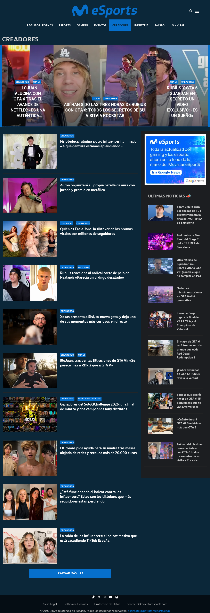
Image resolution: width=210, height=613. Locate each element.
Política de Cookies (76, 604)
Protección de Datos (107, 604)
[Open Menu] (197, 11)
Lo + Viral (178, 25)
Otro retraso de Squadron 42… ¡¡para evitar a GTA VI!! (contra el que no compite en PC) (189, 268)
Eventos (100, 25)
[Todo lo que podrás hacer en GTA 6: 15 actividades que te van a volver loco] (160, 401)
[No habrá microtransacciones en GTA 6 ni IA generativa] (160, 294)
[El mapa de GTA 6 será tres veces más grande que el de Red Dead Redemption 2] (160, 348)
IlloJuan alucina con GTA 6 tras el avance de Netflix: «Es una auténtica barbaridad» (28, 102)
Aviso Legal (50, 604)
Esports (65, 25)
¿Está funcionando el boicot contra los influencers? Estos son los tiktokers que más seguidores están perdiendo (95, 496)
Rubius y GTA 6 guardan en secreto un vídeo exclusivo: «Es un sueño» (182, 102)
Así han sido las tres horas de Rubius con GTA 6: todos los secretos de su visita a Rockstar (105, 110)
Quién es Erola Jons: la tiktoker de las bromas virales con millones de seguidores (96, 231)
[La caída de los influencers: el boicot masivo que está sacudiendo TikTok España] (30, 546)
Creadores (120, 25)
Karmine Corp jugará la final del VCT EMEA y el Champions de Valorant (188, 321)
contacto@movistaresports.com (147, 604)
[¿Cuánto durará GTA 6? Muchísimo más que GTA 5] (160, 426)
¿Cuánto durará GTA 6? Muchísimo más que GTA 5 (189, 423)
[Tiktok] (93, 597)
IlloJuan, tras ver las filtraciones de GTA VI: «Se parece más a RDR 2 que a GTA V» (97, 363)
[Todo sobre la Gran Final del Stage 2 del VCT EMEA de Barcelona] (160, 241)
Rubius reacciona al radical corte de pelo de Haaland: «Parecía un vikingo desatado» (94, 275)
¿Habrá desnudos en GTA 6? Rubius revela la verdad (188, 374)
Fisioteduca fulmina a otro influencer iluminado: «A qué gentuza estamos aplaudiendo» (98, 144)
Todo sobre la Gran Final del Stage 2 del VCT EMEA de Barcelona (189, 241)
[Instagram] (105, 597)
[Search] (191, 11)
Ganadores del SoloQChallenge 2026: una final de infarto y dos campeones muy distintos (97, 406)
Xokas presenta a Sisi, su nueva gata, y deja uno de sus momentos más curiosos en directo (98, 319)
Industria (141, 25)
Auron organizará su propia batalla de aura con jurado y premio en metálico (97, 187)
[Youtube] (110, 597)
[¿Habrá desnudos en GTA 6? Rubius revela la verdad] (160, 376)
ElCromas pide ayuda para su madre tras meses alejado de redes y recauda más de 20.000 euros (98, 450)
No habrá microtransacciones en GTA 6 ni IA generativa (189, 294)
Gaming (82, 25)
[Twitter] (99, 597)
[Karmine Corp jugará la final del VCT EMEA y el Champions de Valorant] (160, 319)
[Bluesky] (116, 597)
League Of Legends (39, 25)
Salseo (159, 25)
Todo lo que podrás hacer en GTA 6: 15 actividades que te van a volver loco (189, 401)
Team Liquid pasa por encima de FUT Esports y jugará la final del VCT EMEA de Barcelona (189, 215)
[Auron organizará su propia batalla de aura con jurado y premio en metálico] (30, 195)
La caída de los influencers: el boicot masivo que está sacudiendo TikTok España (98, 538)
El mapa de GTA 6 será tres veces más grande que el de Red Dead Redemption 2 (189, 349)
